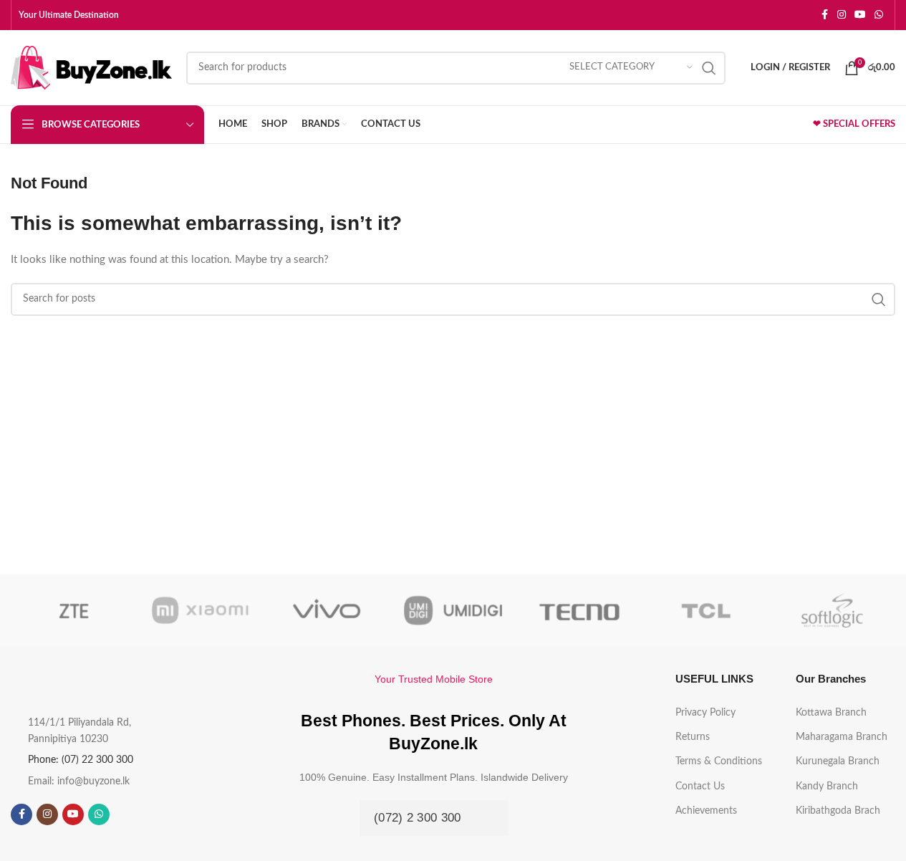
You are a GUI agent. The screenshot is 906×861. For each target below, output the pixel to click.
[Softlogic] (832, 610)
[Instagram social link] (841, 15)
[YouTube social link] (860, 15)
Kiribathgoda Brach (838, 811)
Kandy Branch (827, 786)
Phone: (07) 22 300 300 (80, 760)
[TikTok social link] (124, 814)
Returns (692, 737)
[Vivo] (327, 610)
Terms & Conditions (718, 761)
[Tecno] (579, 610)
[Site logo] (91, 67)
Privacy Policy (705, 713)
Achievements (706, 811)
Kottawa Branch (831, 713)
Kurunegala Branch (838, 761)
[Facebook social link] (824, 15)
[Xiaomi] (200, 610)
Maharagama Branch (841, 737)
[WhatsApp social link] (878, 15)
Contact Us (700, 786)
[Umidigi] (453, 610)
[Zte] (74, 610)
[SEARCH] (709, 68)
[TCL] (705, 610)
